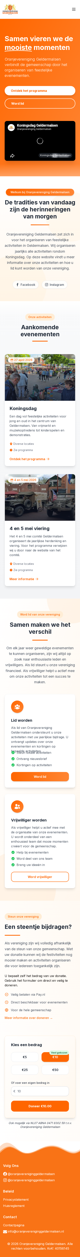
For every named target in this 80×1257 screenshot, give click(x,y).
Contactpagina (13, 1225)
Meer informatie (22, 579)
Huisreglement (13, 1206)
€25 (25, 1070)
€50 (55, 1070)
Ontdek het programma (29, 91)
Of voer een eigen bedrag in (30, 1082)
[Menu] (74, 9)
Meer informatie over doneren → (29, 1018)
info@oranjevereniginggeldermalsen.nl (36, 1231)
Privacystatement (16, 1199)
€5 (25, 1057)
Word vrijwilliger (40, 877)
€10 (59, 1055)
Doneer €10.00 (40, 1106)
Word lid (17, 103)
